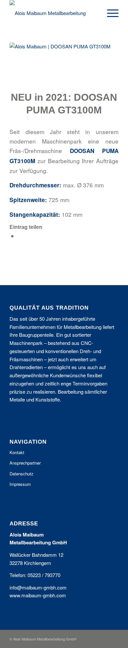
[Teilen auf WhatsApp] (20, 236)
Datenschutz (21, 473)
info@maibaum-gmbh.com (38, 587)
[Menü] (109, 13)
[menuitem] (109, 13)
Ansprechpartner (25, 463)
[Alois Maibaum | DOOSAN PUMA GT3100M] (64, 63)
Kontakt (17, 452)
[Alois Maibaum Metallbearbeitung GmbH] (53, 13)
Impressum (20, 484)
